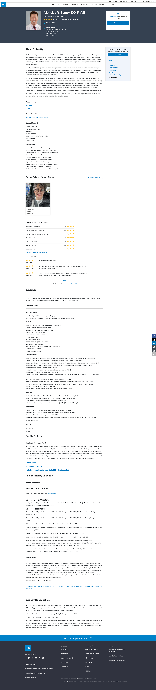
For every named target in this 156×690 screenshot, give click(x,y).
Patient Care (74, 4)
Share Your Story (30, 664)
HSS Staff (88, 671)
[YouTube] (37, 658)
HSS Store (64, 662)
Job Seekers (89, 658)
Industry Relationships (115, 75)
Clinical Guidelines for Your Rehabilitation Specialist (47, 470)
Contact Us (64, 667)
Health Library (85, 4)
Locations (65, 4)
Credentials (112, 65)
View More (64, 280)
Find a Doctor (55, 4)
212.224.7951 (50, 23)
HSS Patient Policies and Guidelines (117, 651)
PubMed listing (51, 493)
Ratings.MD (74, 283)
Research (111, 72)
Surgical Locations (34, 466)
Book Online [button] (118, 23)
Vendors (87, 667)
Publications (112, 70)
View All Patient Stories (93, 177)
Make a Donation (30, 677)
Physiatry (28, 108)
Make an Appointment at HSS (78, 638)
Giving (109, 1)
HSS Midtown (50, 27)
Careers (115, 1)
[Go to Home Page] (28, 648)
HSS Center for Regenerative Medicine (37, 117)
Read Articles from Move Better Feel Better (39, 669)
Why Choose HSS (123, 1)
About (111, 60)
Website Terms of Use (116, 656)
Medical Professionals (92, 654)
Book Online (118, 54)
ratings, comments (70, 19)
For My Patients (113, 67)
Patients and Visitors (91, 649)
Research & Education (98, 4)
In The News (113, 77)
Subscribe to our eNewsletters (35, 673)
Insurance (112, 63)
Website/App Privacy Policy (117, 660)
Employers (88, 662)
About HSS (64, 649)
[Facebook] (30, 658)
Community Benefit (67, 658)
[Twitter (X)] (33, 658)
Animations (31, 462)
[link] (154, 336)
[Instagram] (40, 658)
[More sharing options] (154, 354)
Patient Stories (132, 1)
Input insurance (113, 16)
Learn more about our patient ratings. (36, 252)
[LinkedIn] (44, 658)
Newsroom (64, 654)
